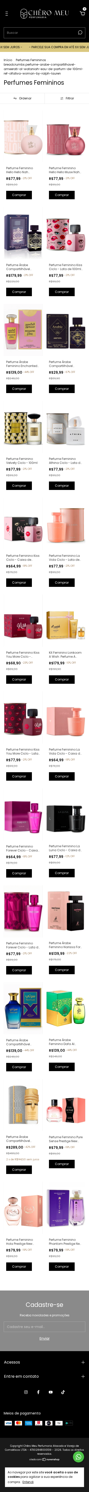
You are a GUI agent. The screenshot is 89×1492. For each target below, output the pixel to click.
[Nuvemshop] (44, 1459)
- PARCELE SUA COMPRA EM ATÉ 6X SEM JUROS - (52, 47)
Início (8, 60)
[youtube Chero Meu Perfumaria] (51, 1392)
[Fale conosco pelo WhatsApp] (78, 1456)
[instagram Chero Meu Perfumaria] (26, 1392)
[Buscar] (79, 32)
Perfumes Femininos (31, 60)
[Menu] (7, 14)
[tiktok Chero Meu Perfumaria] (63, 1392)
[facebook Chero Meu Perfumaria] (38, 1392)
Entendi (28, 1482)
